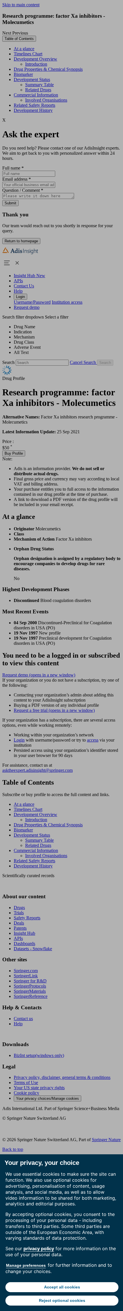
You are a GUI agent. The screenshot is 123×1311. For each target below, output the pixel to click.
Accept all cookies (62, 1287)
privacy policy (38, 1248)
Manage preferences (26, 1265)
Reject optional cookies (62, 1300)
